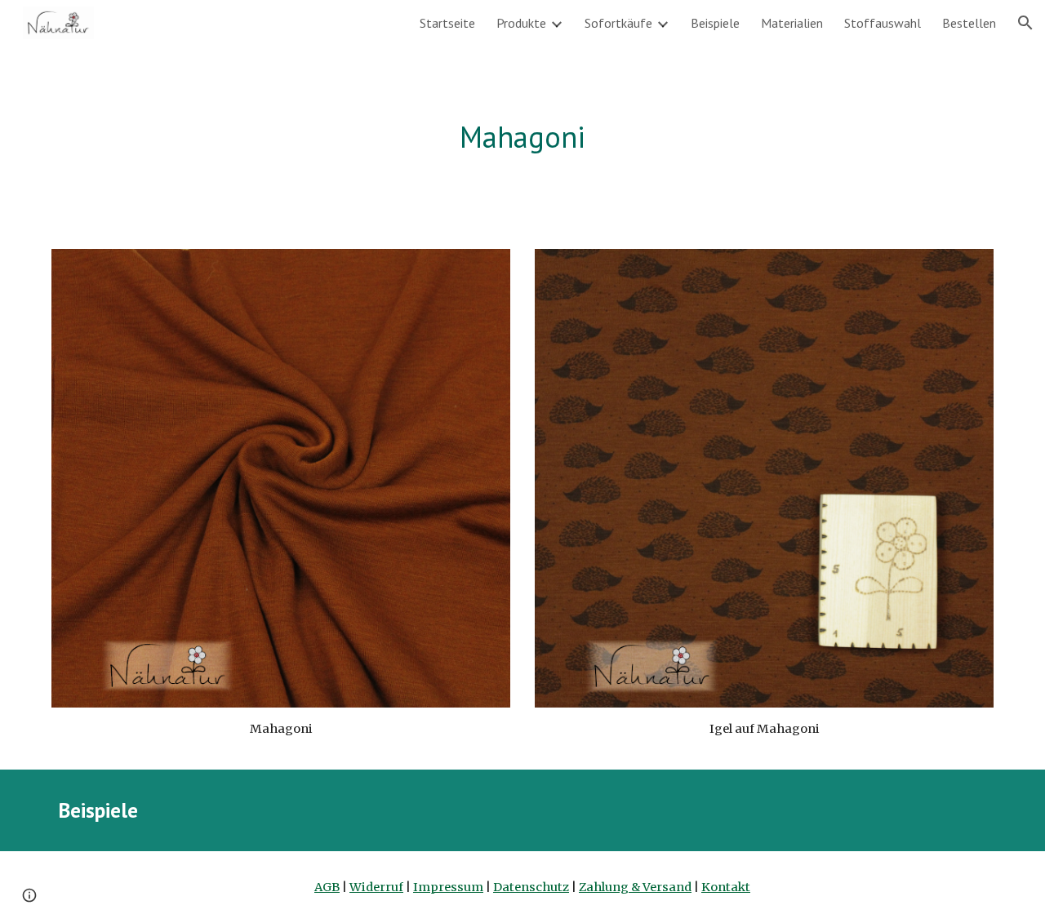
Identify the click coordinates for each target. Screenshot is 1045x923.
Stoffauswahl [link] (882, 23)
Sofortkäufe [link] (618, 23)
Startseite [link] (447, 23)
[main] (522, 137)
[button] (1025, 22)
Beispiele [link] (715, 23)
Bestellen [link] (969, 23)
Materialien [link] (792, 23)
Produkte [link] (521, 23)
